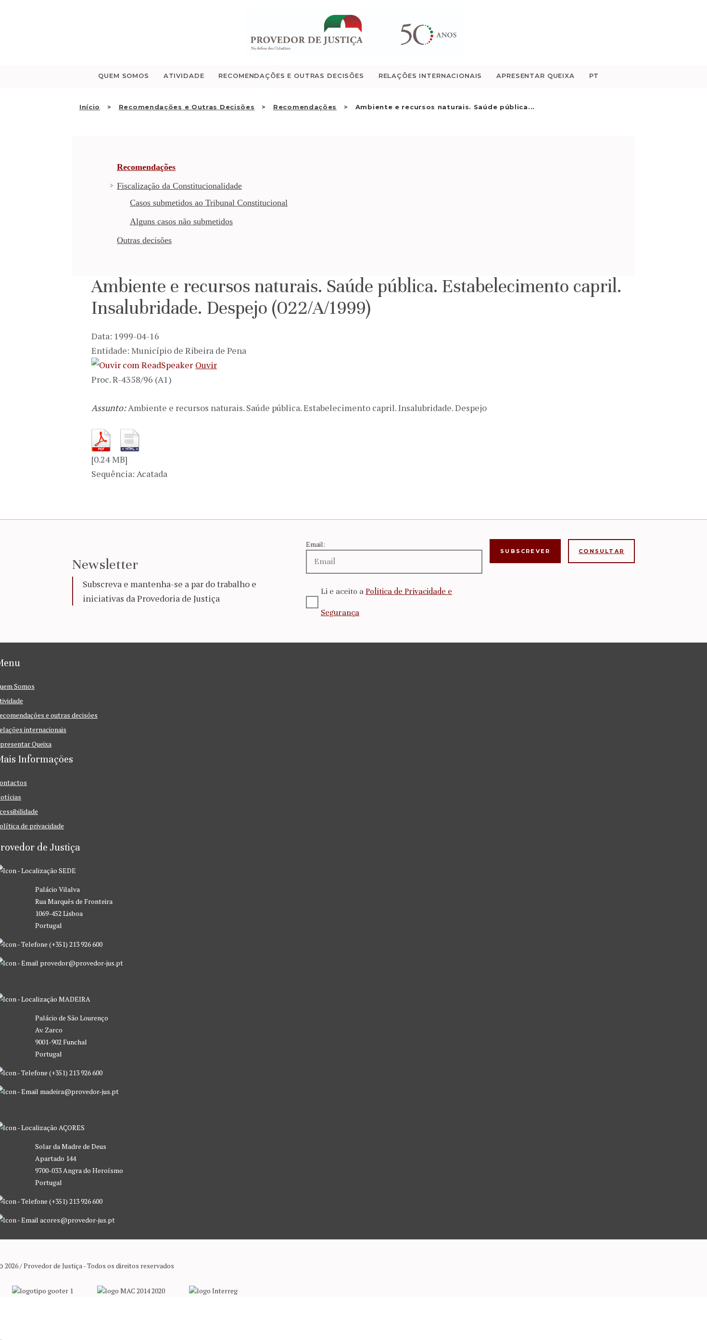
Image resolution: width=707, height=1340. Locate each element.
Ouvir (206, 365)
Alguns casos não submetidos (181, 221)
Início (89, 107)
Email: (315, 544)
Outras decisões (144, 240)
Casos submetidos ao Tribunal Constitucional (209, 202)
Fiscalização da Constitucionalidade (179, 186)
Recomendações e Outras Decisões (187, 107)
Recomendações (305, 107)
